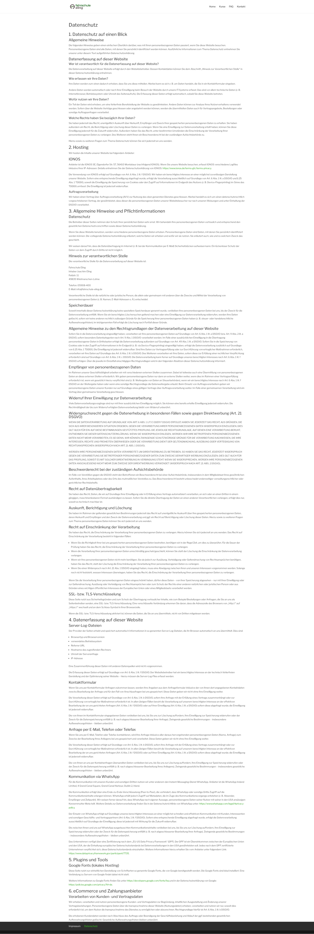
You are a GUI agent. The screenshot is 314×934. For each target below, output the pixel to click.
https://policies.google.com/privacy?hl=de (90, 884)
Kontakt (241, 6)
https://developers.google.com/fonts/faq (148, 880)
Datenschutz (91, 926)
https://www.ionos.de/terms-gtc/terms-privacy (187, 168)
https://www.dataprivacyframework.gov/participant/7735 (99, 853)
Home (212, 6)
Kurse (222, 6)
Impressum (75, 926)
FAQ (231, 6)
